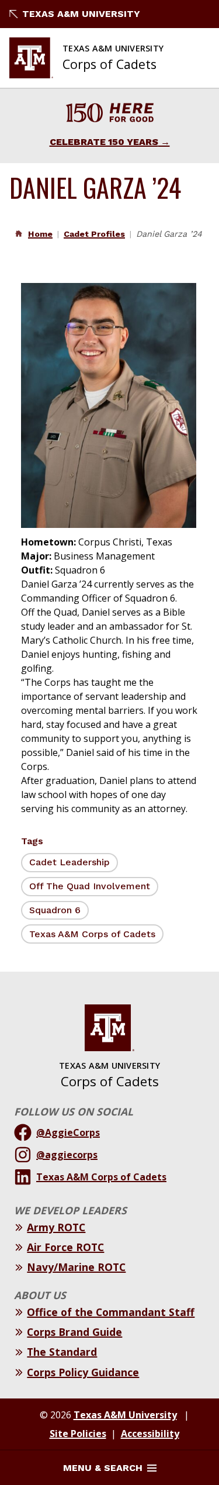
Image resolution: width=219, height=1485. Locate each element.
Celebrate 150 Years (104, 141)
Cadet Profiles (94, 234)
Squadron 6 (55, 910)
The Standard (62, 1352)
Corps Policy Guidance (83, 1372)
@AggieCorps (68, 1132)
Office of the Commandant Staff (110, 1312)
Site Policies (78, 1433)
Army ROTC (56, 1227)
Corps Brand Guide (74, 1332)
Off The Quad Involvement (89, 886)
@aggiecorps (67, 1154)
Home (40, 234)
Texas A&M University (81, 13)
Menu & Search (102, 1467)
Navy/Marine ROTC (76, 1267)
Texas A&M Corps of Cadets (92, 934)
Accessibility (150, 1433)
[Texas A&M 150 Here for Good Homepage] (110, 114)
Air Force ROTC (65, 1247)
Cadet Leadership (69, 862)
